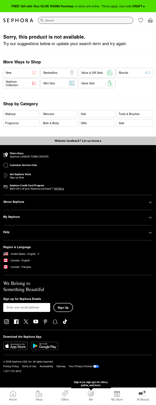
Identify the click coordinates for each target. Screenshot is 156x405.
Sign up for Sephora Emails (22, 299)
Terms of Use (29, 366)
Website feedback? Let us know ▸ (78, 141)
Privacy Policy (11, 366)
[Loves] (140, 20)
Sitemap (61, 366)
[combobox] (85, 20)
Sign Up (63, 307)
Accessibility (46, 366)
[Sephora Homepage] (18, 20)
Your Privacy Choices (80, 366)
